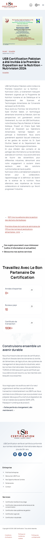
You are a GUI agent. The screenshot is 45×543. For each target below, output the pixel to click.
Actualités (12, 51)
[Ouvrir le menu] (43, 5)
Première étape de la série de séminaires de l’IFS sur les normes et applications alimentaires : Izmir (22, 229)
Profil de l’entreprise (11, 472)
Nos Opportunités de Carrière (15, 480)
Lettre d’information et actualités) (20, 248)
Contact (8, 487)
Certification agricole (12, 514)
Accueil (5, 51)
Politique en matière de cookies (21, 536)
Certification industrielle (13, 517)
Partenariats (9, 483)
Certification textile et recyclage (16, 502)
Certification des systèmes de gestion (17, 510)
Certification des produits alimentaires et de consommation (19, 506)
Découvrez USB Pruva (12, 476)
